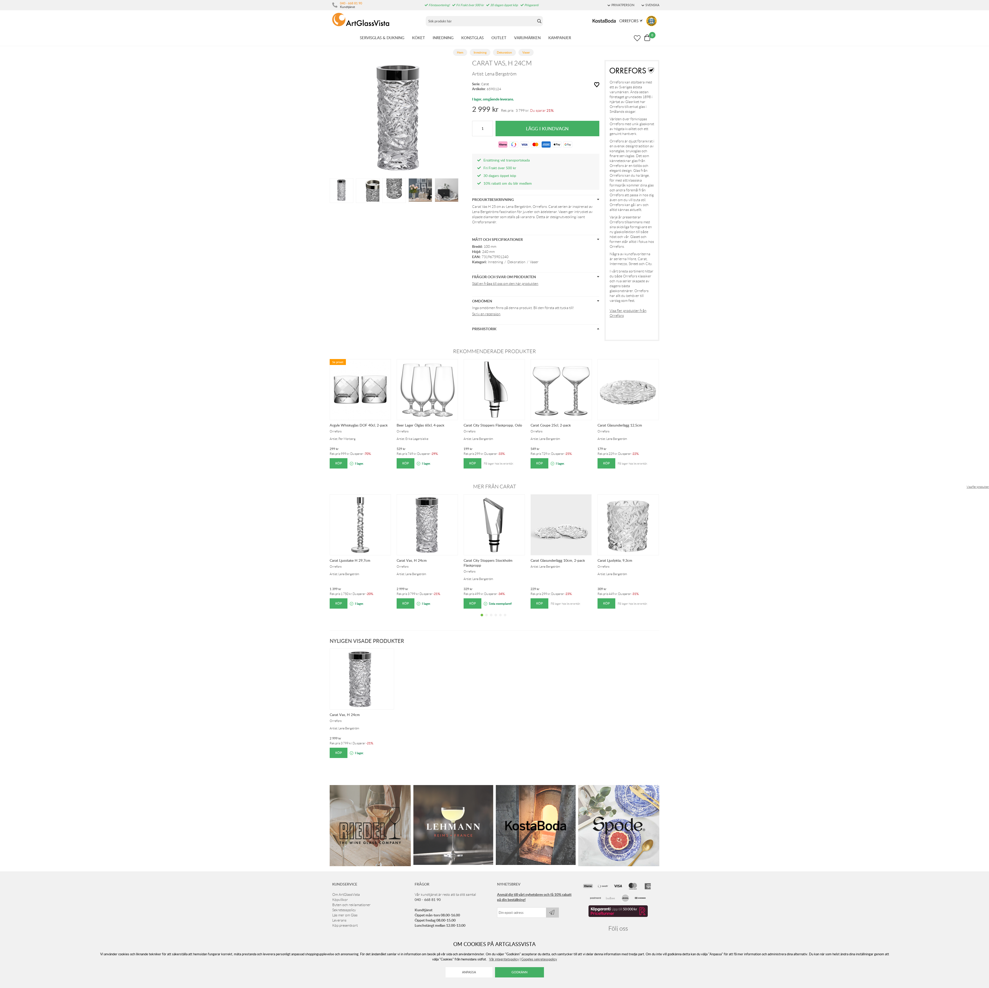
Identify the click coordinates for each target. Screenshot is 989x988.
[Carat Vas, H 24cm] (341, 190)
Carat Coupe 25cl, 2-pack (551, 425)
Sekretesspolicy (344, 910)
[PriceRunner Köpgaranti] (618, 916)
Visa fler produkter (978, 486)
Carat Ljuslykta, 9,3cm (615, 560)
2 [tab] (486, 619)
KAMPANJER (559, 37)
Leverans (339, 920)
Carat (485, 84)
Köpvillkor (340, 900)
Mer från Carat (494, 486)
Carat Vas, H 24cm (412, 560)
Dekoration (516, 262)
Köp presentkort (345, 925)
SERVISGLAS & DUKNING (382, 37)
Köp (338, 463)
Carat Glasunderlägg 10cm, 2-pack (558, 560)
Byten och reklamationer (351, 905)
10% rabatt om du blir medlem (507, 183)
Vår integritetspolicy (504, 959)
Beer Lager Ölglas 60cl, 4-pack (420, 425)
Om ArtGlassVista (346, 894)
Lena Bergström (500, 73)
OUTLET (498, 37)
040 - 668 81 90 (351, 3)
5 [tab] (500, 619)
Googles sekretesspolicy (539, 959)
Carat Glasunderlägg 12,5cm (620, 425)
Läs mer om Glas (344, 915)
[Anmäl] (552, 912)
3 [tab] (491, 619)
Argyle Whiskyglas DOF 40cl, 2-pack (359, 425)
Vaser (534, 262)
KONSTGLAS (472, 37)
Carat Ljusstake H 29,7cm (350, 560)
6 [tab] (505, 619)
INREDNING (443, 37)
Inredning (495, 262)
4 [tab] (495, 619)
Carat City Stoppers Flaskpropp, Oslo (493, 425)
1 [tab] (482, 619)
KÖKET (418, 37)
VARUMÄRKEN (527, 37)
